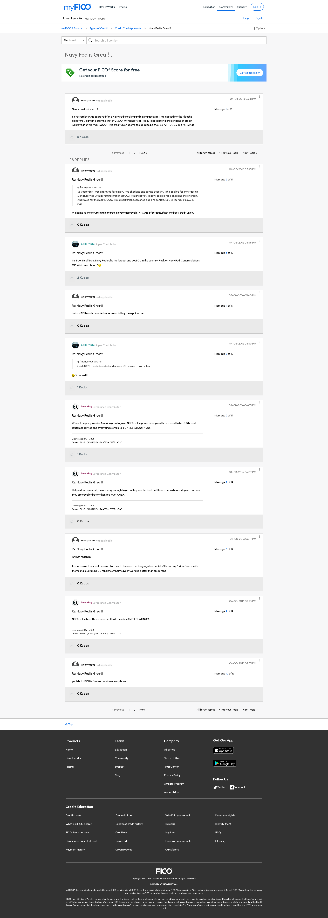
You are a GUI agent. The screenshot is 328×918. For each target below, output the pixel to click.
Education (209, 7)
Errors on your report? (178, 841)
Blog (117, 775)
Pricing (123, 7)
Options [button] (260, 28)
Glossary (220, 841)
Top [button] (70, 724)
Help (246, 18)
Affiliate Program (174, 783)
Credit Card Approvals (128, 28)
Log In (257, 7)
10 (227, 673)
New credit (121, 841)
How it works (73, 758)
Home (69, 749)
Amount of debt (124, 815)
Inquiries (170, 832)
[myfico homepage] (78, 7)
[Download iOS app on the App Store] (223, 750)
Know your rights (225, 815)
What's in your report (177, 815)
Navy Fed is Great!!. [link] (160, 28)
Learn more (197, 893)
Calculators (172, 849)
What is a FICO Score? (79, 824)
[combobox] (176, 40)
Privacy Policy (172, 775)
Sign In (259, 18)
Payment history (75, 849)
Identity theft (223, 824)
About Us (169, 749)
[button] (259, 95)
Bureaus (170, 824)
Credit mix (121, 832)
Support (242, 7)
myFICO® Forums (95, 18)
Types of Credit (99, 28)
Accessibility (171, 792)
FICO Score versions (78, 832)
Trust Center (171, 766)
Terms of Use (172, 758)
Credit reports (123, 849)
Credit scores (73, 815)
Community (226, 7)
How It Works (107, 7)
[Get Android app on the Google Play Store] (225, 763)
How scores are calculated (81, 841)
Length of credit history (129, 824)
